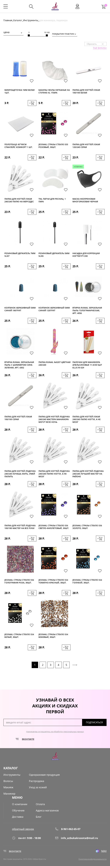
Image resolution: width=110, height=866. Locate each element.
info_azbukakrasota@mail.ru (79, 838)
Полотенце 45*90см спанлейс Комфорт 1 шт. (18, 145)
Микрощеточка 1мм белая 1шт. (19, 91)
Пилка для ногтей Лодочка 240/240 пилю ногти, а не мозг (54, 474)
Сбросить (96, 44)
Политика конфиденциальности (92, 859)
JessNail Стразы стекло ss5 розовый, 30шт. (53, 145)
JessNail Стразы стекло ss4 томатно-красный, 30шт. (53, 581)
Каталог (17, 20)
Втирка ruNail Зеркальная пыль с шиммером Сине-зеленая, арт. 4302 (19, 365)
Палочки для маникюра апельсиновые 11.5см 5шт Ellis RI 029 (87, 365)
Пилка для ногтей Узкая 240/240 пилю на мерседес (19, 200)
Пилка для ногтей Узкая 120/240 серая (86, 145)
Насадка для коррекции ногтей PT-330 (86, 254)
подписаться (94, 722)
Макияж (8, 787)
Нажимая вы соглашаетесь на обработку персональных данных (55, 731)
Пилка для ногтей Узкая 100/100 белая (86, 91)
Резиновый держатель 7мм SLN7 (19, 254)
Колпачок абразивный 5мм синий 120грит (54, 309)
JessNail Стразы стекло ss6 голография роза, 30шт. (19, 581)
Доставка (17, 816)
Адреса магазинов (47, 810)
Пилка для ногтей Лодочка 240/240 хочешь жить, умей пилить (20, 474)
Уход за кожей (38, 787)
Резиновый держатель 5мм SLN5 (54, 254)
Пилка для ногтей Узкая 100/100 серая (18, 418)
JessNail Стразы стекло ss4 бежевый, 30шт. (53, 635)
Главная (7, 20)
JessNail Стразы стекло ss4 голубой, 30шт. (87, 581)
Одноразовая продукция (44, 774)
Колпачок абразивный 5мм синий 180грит (20, 309)
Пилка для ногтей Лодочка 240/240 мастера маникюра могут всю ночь (54, 419)
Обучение (18, 810)
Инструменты (30, 20)
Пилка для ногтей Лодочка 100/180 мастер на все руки (20, 527)
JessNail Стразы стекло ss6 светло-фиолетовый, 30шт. (54, 527)
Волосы (8, 781)
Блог (39, 816)
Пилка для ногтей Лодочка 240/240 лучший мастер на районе (88, 474)
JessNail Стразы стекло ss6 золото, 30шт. (87, 527)
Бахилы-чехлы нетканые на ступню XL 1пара (54, 91)
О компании (19, 804)
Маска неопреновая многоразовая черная (85, 200)
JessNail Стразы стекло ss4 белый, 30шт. (19, 635)
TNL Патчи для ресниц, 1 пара (52, 200)
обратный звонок (23, 829)
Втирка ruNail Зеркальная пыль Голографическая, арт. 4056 (87, 310)
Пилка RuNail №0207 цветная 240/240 (54, 363)
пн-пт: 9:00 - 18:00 (29, 838)
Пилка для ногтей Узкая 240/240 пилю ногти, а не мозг (86, 419)
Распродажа (36, 781)
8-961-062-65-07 (70, 829)
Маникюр (9, 793)
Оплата (40, 804)
